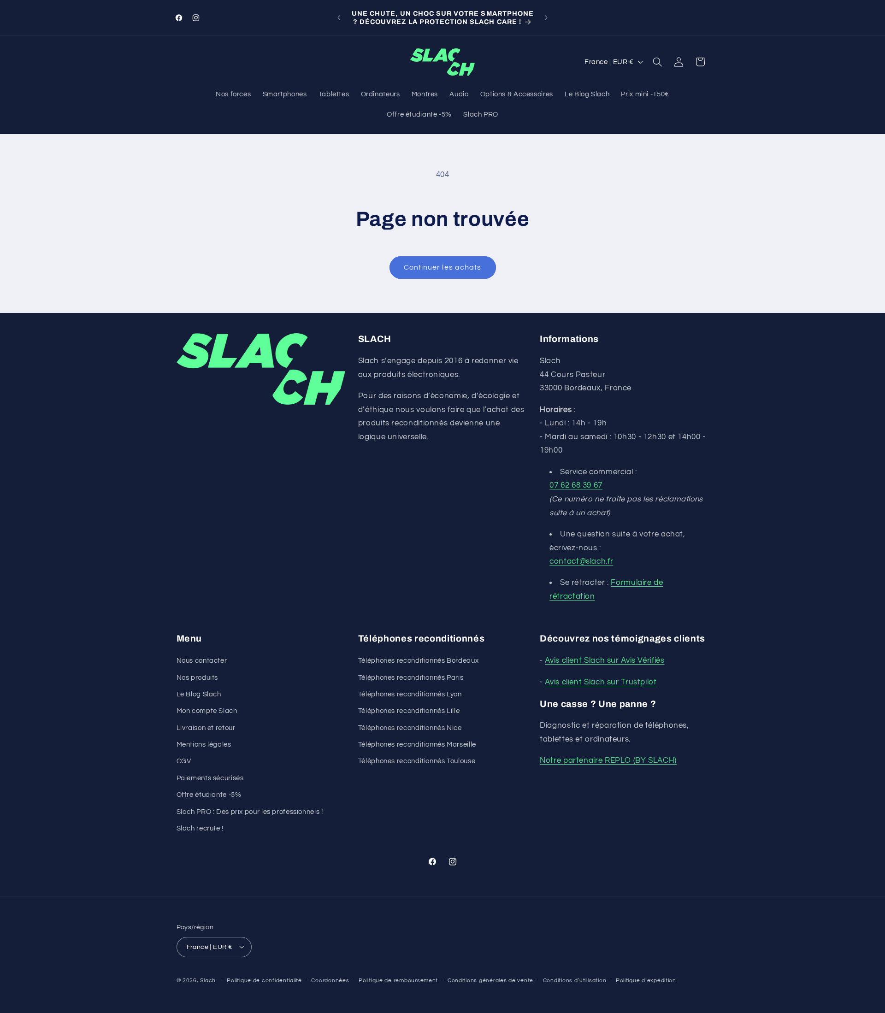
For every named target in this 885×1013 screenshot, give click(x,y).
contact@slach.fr (581, 562)
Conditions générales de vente (490, 980)
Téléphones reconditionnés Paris (411, 677)
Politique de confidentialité (264, 980)
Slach (208, 980)
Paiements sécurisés (210, 778)
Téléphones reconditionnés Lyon (410, 694)
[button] (657, 61)
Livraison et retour (206, 727)
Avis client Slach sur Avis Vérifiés (604, 661)
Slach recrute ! (200, 828)
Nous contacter (202, 661)
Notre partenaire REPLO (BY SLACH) (608, 761)
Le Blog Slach (199, 694)
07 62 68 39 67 (575, 486)
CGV (184, 761)
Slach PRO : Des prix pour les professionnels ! (250, 811)
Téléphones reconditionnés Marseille (417, 745)
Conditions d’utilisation (575, 980)
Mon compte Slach (207, 711)
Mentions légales (204, 745)
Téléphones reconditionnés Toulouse (416, 761)
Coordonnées (330, 980)
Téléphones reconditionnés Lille (409, 711)
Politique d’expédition (646, 980)
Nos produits (197, 677)
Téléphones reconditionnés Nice (410, 727)
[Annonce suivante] (546, 17)
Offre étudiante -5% (209, 795)
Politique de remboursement (398, 980)
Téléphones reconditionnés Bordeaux (418, 661)
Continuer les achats (442, 267)
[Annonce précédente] (339, 17)
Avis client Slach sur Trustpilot (600, 682)
